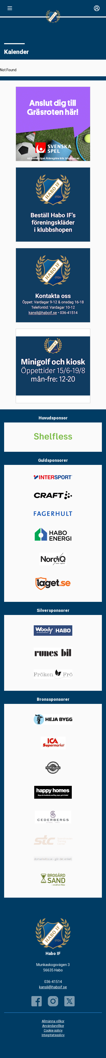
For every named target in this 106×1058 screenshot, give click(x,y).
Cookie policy (53, 1030)
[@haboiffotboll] (69, 1001)
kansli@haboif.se (53, 987)
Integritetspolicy (53, 1035)
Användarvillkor (53, 1026)
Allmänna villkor (53, 1021)
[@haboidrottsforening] (53, 1001)
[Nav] (9, 8)
